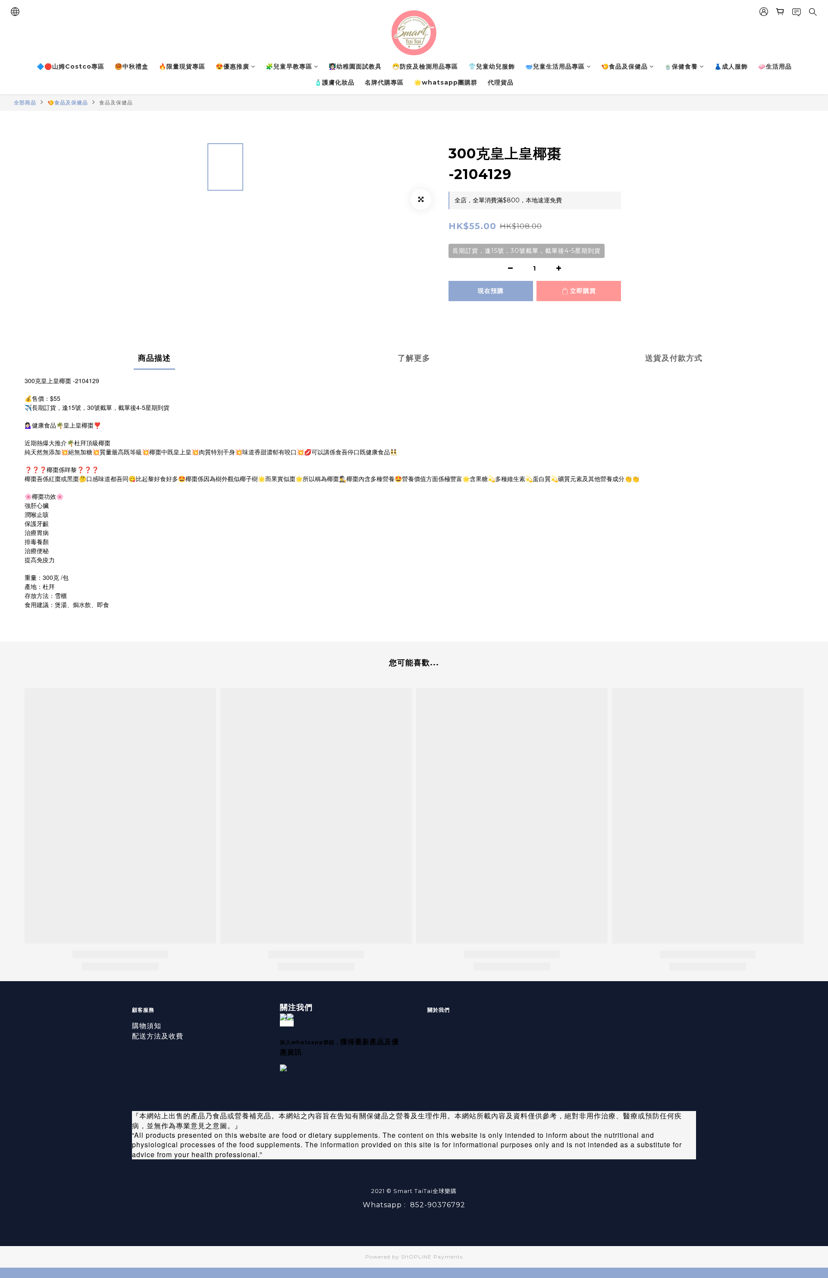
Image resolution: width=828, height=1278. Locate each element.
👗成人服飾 (731, 66)
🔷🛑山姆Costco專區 (70, 66)
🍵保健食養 (681, 66)
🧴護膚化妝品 (334, 82)
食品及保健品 (116, 102)
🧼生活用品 (775, 66)
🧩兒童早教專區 (289, 66)
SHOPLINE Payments (432, 1256)
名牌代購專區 (384, 82)
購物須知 (146, 1026)
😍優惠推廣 (232, 66)
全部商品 (25, 102)
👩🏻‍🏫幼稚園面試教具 (355, 66)
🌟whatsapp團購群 (445, 82)
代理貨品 (501, 82)
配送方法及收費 (157, 1036)
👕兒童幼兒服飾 (491, 66)
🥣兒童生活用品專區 (555, 66)
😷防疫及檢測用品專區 (425, 66)
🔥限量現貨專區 (182, 66)
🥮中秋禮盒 (131, 66)
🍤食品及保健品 (624, 66)
